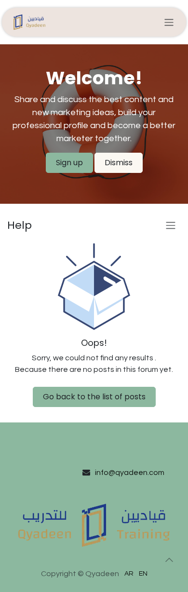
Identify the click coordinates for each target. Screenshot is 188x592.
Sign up (69, 162)
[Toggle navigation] (169, 22)
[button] (169, 559)
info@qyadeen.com (129, 472)
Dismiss (119, 162)
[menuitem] (129, 573)
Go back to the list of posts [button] (94, 396)
